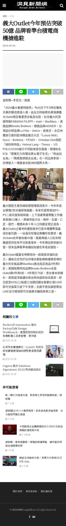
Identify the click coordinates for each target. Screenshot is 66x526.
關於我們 (17, 491)
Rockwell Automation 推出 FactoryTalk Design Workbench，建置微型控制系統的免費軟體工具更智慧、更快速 (23, 330)
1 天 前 (10, 450)
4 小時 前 (25, 434)
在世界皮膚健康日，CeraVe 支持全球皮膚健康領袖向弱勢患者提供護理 (23, 350)
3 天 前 (10, 418)
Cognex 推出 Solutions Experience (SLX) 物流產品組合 (22, 367)
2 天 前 (24, 465)
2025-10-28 (10, 340)
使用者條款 (31, 491)
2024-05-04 (9, 45)
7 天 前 (10, 403)
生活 (12, 16)
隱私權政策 (46, 491)
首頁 (5, 16)
